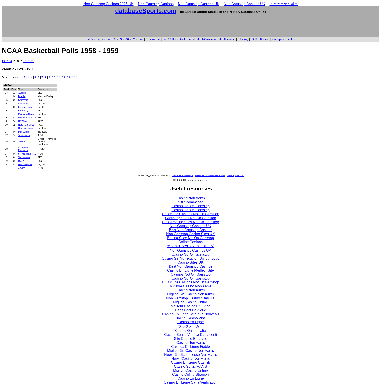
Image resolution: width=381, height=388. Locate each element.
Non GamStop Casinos (128, 39)
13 (68, 77)
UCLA (21, 161)
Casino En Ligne (190, 322)
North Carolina (26, 124)
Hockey (243, 39)
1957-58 (7, 61)
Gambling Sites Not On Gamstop (190, 218)
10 (53, 77)
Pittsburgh (23, 131)
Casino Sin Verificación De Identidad (190, 258)
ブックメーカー (190, 326)
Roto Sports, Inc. (235, 175)
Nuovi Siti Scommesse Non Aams (190, 354)
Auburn (22, 92)
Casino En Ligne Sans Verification (190, 382)
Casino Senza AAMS (190, 366)
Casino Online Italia (190, 331)
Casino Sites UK (190, 262)
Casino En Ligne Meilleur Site (190, 270)
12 (63, 77)
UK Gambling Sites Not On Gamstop (190, 222)
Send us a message (182, 175)
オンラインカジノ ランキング (190, 246)
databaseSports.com (145, 10)
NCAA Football (211, 39)
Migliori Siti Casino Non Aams (190, 294)
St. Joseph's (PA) (27, 153)
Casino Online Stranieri (190, 374)
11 (58, 77)
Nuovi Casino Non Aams (190, 358)
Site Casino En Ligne (190, 338)
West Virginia (25, 164)
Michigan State (26, 114)
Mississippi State (27, 117)
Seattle (21, 141)
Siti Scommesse (190, 202)
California (23, 100)
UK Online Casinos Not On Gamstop (190, 214)
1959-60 (28, 61)
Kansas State (25, 107)
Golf (254, 39)
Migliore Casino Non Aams (190, 286)
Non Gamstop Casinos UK (198, 4)
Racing (264, 39)
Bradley (22, 96)
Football (194, 39)
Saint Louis (24, 135)
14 (73, 77)
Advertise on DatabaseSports (210, 175)
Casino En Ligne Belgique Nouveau (190, 314)
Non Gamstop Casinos (156, 4)
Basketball (153, 39)
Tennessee (24, 157)
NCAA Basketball (174, 39)
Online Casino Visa (190, 318)
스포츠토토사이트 (284, 4)
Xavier (21, 168)
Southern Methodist (23, 149)
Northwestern (25, 128)
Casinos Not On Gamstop (191, 274)
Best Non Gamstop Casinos (190, 230)
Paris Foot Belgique (190, 310)
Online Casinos (190, 242)
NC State (23, 121)
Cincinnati (23, 103)
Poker (291, 39)
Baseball (229, 39)
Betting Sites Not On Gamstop (190, 238)
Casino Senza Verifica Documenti (190, 335)
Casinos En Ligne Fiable (190, 346)
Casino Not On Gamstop (191, 206)
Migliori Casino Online (190, 302)
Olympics (278, 39)
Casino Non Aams (190, 198)
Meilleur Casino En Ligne (190, 306)
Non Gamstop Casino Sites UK (190, 234)
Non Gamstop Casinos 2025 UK (108, 4)
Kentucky (23, 110)
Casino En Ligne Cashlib (190, 362)
